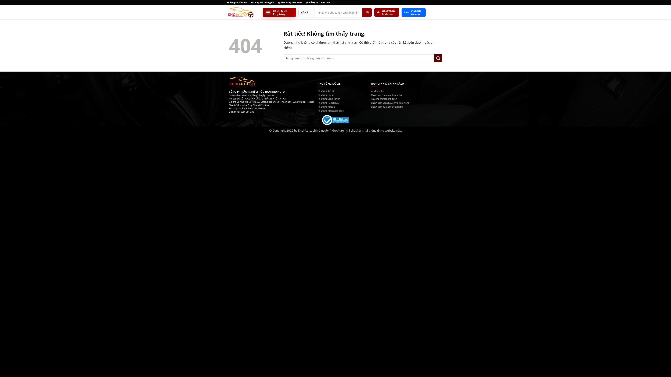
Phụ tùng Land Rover (329, 98)
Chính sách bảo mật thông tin (386, 95)
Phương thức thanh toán (384, 98)
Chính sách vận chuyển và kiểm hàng (390, 102)
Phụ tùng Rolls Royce (329, 102)
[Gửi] (438, 58)
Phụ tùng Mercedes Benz (331, 110)
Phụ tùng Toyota (326, 91)
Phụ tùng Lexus (326, 95)
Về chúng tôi (377, 91)
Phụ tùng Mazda (326, 106)
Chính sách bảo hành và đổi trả (387, 106)
